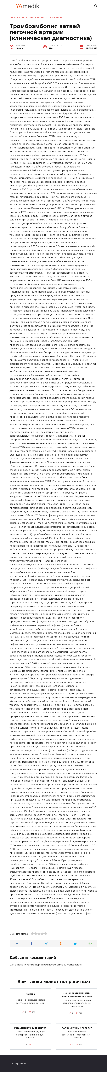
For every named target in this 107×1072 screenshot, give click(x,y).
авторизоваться (73, 964)
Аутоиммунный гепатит (77, 1027)
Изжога (30, 994)
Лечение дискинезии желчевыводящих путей (76, 994)
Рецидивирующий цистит (30, 1027)
